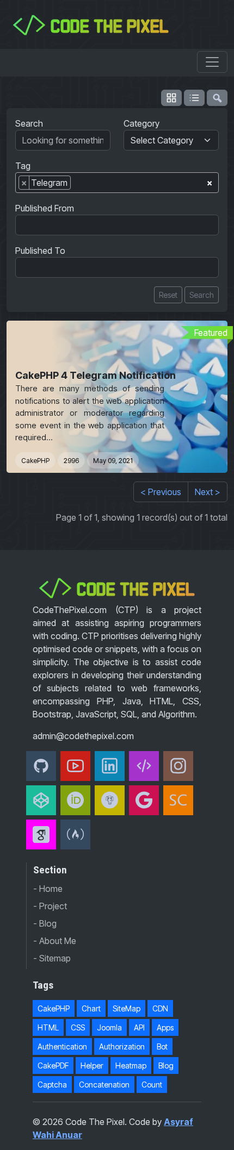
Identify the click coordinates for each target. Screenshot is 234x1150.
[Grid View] (171, 98)
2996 (71, 461)
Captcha (52, 1084)
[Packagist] (109, 800)
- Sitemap (52, 958)
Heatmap (130, 1065)
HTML (48, 1027)
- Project (50, 906)
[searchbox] (76, 185)
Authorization (122, 1046)
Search (29, 123)
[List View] (194, 98)
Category (141, 123)
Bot (162, 1046)
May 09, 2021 (113, 461)
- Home (48, 888)
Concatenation (104, 1084)
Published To (40, 250)
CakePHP (35, 461)
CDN (160, 1008)
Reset (168, 294)
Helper (92, 1065)
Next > (207, 491)
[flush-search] (217, 98)
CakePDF (53, 1065)
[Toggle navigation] (212, 62)
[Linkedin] (109, 766)
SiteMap (126, 1008)
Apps (165, 1027)
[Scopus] (178, 800)
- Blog (45, 923)
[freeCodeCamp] (75, 834)
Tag (22, 165)
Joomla (109, 1027)
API (139, 1027)
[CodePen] (41, 800)
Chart (91, 1008)
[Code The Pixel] (144, 766)
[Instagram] (178, 766)
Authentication (62, 1046)
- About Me (54, 940)
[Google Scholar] (41, 834)
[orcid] (75, 800)
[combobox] (117, 182)
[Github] (41, 766)
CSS (78, 1027)
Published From (44, 208)
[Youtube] (75, 766)
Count (151, 1084)
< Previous (160, 491)
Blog (166, 1065)
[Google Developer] (144, 800)
